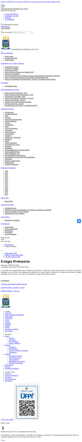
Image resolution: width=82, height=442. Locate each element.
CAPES (7, 322)
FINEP (7, 327)
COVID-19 (8, 381)
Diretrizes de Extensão (16, 363)
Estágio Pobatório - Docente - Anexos (13, 287)
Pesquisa (7, 345)
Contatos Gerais (10, 372)
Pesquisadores (13, 349)
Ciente (3, 440)
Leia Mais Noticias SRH (12, 257)
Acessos (7, 311)
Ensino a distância (14, 343)
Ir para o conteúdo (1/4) (9, 1)
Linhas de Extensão (15, 358)
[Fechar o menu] (1, 51)
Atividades (8, 334)
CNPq (7, 320)
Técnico (11, 338)
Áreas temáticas (14, 359)
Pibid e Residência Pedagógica (14, 315)
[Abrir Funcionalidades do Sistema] (1, 23)
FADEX (7, 325)
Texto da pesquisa (6, 32)
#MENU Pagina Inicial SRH (14, 255)
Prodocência (9, 316)
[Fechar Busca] (1, 34)
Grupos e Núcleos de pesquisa (18, 350)
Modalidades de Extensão (17, 361)
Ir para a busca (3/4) (38, 1)
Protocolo (8, 374)
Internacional (9, 365)
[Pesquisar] (32, 32)
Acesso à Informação (11, 375)
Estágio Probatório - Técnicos (10, 291)
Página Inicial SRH (11, 253)
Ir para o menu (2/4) (24, 1)
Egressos (7, 367)
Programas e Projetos (15, 356)
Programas (12, 347)
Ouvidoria (8, 377)
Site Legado (8, 331)
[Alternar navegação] (1, 250)
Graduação (12, 340)
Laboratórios (13, 352)
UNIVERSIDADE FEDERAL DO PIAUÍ (14, 9)
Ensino (7, 336)
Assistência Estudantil (12, 368)
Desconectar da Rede (11, 329)
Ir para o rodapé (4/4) (53, 1)
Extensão (8, 354)
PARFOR (8, 313)
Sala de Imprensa (10, 379)
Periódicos (8, 324)
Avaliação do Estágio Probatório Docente (14, 284)
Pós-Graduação (13, 341)
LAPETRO (8, 318)
